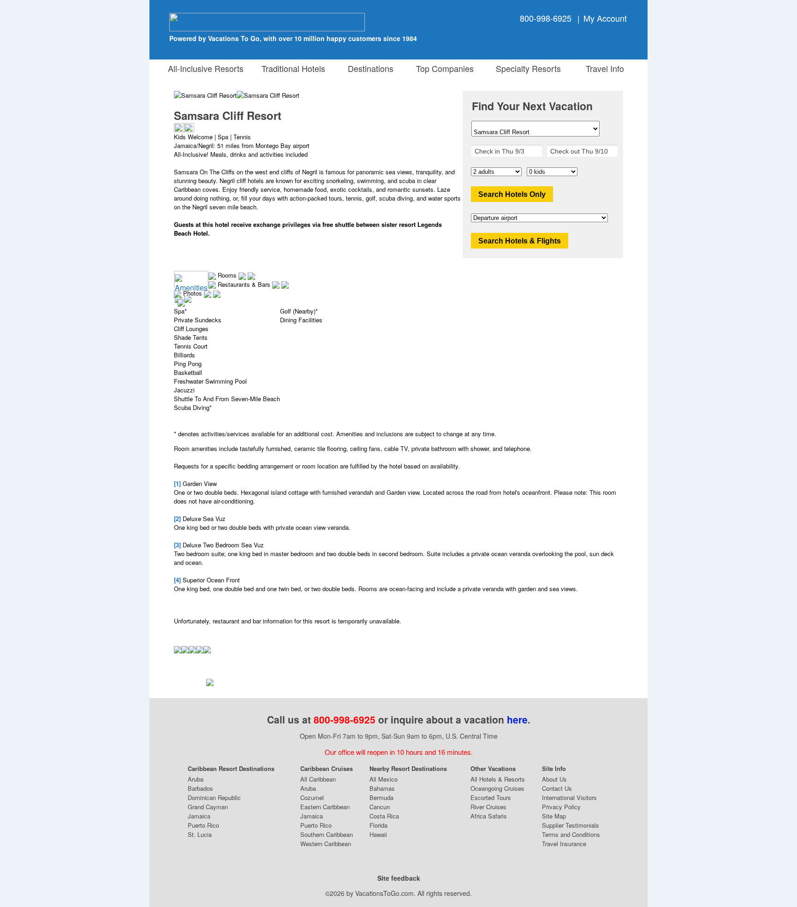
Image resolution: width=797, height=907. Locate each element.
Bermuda (381, 797)
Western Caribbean (325, 843)
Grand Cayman (208, 806)
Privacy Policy (561, 806)
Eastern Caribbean (325, 806)
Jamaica (199, 816)
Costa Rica (384, 816)
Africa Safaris (488, 816)
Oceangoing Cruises (497, 788)
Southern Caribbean (326, 834)
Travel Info (602, 68)
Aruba (195, 779)
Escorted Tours (490, 797)
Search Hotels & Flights (519, 241)
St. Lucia (200, 834)
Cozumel (312, 797)
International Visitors (569, 797)
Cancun (379, 806)
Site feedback (398, 878)
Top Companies (442, 68)
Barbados (200, 788)
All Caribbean (318, 779)
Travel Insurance (564, 843)
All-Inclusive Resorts (206, 68)
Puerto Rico (203, 825)
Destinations (368, 68)
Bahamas (382, 788)
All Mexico (383, 779)
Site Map (554, 816)
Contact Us (557, 788)
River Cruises (488, 806)
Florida (378, 825)
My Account (605, 18)
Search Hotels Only (512, 194)
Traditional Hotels (293, 68)
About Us (554, 779)
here (517, 719)
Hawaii (378, 834)
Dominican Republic (214, 797)
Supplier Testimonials (570, 825)
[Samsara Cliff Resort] (268, 95)
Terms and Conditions (571, 834)
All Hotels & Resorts (497, 779)
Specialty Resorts (526, 68)
